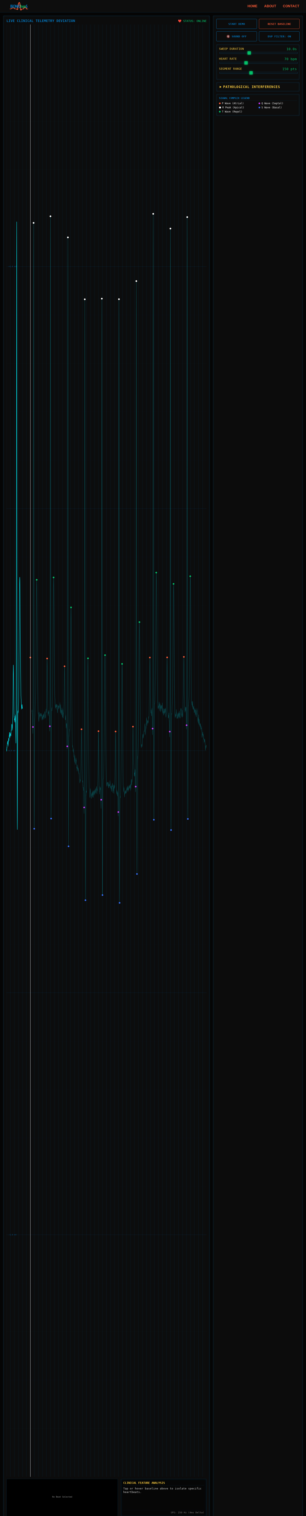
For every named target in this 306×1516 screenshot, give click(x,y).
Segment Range (230, 68)
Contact (291, 6)
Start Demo (236, 24)
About (270, 6)
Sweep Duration (231, 48)
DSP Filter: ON (279, 36)
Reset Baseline (279, 24)
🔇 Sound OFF (236, 36)
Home (252, 6)
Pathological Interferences (251, 87)
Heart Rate (228, 58)
